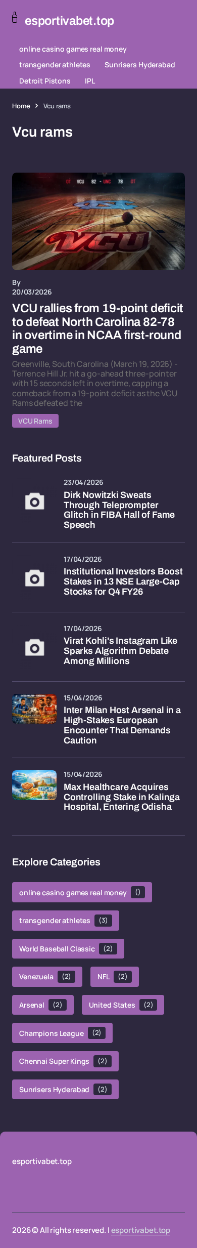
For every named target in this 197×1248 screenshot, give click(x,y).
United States (121, 1005)
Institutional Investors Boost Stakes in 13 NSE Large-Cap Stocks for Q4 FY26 (123, 582)
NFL (112, 976)
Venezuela (45, 976)
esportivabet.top (141, 1230)
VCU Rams (35, 421)
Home (21, 105)
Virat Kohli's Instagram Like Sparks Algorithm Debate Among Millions (120, 651)
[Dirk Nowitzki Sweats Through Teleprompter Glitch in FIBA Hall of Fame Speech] (34, 500)
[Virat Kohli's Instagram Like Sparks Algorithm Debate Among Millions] (34, 647)
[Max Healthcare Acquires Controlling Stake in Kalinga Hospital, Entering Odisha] (34, 792)
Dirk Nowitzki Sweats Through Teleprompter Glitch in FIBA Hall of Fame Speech (119, 510)
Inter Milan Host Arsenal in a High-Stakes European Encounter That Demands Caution (122, 725)
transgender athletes (54, 64)
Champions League (60, 1032)
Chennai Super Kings (63, 1061)
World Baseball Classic (66, 948)
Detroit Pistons (45, 81)
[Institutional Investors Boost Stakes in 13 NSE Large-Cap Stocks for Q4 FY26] (34, 577)
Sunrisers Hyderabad (140, 64)
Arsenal (41, 1005)
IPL (90, 81)
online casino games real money (73, 49)
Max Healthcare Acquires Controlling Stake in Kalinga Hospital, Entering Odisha (122, 797)
